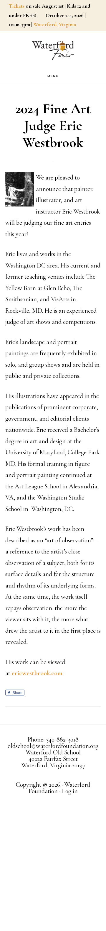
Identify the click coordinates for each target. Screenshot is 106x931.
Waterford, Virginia (54, 24)
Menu (53, 76)
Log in (70, 791)
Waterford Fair (53, 50)
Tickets (16, 6)
